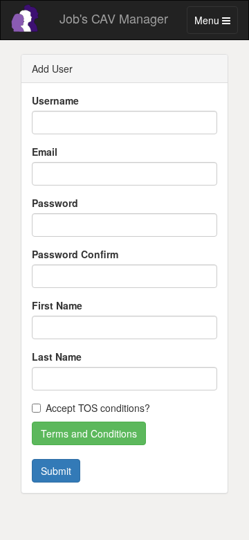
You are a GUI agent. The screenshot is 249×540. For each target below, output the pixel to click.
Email (44, 152)
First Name (57, 305)
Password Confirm (75, 254)
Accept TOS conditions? (98, 408)
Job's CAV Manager (113, 18)
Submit (56, 471)
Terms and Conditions (89, 433)
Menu (216, 23)
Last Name (57, 356)
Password (55, 203)
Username (55, 100)
